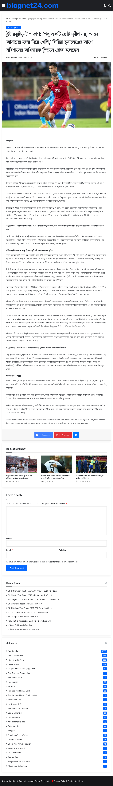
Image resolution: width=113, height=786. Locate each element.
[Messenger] (76, 435)
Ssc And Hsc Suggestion (19, 673)
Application (13, 757)
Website (62, 550)
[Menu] (3, 6)
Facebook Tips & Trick (18, 735)
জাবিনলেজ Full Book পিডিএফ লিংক (20, 625)
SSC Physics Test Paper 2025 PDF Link (25, 604)
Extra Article (13, 726)
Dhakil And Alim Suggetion (19, 744)
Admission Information (18, 708)
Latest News (13, 664)
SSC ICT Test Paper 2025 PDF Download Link (28, 612)
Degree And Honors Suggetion (21, 669)
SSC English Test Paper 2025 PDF (23, 617)
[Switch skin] (104, 6)
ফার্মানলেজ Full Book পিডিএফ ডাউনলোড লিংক (23, 629)
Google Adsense (15, 739)
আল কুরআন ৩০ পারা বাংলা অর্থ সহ (19, 761)
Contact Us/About (75, 781)
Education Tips (14, 700)
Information (13, 682)
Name (9, 538)
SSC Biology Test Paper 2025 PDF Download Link (30, 608)
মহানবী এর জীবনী (14, 704)
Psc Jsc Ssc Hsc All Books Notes (22, 695)
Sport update (20, 18)
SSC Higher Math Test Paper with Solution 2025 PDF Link (33, 599)
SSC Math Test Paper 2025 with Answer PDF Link (30, 595)
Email (9, 550)
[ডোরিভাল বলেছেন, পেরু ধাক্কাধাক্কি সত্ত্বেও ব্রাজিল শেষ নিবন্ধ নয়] (91, 464)
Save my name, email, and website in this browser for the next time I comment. (43, 562)
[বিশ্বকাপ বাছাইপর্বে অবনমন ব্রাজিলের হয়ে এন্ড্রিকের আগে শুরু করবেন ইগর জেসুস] (21, 464)
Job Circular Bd (14, 713)
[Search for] (109, 6)
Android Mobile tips (16, 722)
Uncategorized (14, 717)
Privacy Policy (60, 781)
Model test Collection (17, 766)
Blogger (11, 730)
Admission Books (15, 677)
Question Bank (14, 753)
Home (11, 18)
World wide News (15, 655)
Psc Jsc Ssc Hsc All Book (19, 691)
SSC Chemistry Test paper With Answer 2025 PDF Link (32, 591)
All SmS (11, 686)
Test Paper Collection (17, 748)
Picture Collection (16, 660)
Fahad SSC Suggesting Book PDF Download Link (29, 621)
